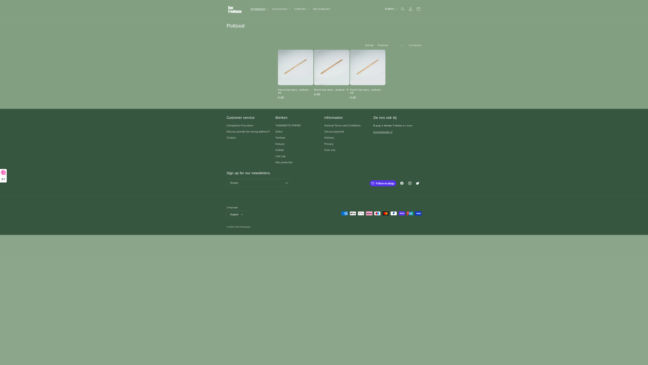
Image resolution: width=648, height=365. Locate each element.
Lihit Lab (280, 156)
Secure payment (334, 131)
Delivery (329, 137)
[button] (259, 9)
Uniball (279, 150)
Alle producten (284, 162)
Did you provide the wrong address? (248, 131)
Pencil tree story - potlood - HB (366, 91)
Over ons (329, 150)
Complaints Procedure (240, 125)
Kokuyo (280, 144)
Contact (231, 137)
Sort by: (369, 45)
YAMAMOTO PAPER (288, 125)
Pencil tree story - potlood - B (331, 89)
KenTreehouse (242, 227)
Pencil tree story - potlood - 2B (294, 91)
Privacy (328, 144)
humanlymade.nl (383, 132)
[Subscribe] (286, 183)
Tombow (280, 137)
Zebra (278, 131)
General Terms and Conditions (342, 125)
